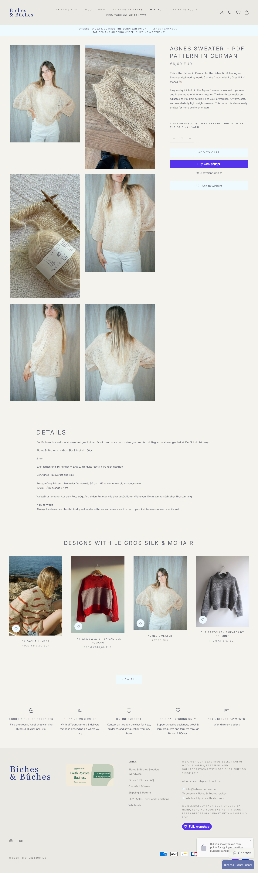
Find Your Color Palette (126, 15)
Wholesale (134, 805)
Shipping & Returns (139, 792)
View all (129, 679)
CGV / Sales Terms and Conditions (148, 799)
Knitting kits (66, 9)
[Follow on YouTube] (21, 841)
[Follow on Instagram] (11, 841)
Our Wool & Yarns (139, 786)
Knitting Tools (185, 9)
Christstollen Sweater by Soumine (222, 634)
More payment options (209, 173)
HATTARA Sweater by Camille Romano (98, 640)
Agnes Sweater (160, 635)
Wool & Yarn (95, 9)
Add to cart (209, 152)
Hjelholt (157, 9)
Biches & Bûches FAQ (141, 780)
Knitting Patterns (128, 9)
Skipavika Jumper (36, 641)
